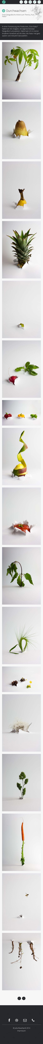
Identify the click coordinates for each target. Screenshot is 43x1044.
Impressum (21, 1031)
